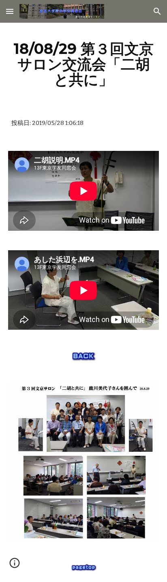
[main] (83, 64)
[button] (9, 11)
